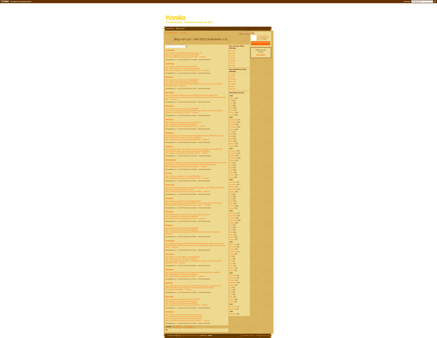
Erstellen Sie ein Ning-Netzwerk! (21, 1)
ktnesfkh (169, 198)
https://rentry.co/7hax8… (183, 113)
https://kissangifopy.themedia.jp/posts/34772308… (182, 57)
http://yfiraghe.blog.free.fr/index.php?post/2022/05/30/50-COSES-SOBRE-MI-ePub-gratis (194, 136)
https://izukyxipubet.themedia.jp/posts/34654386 (181, 261)
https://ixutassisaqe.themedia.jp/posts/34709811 (181, 111)
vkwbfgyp (233, 84)
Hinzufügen (245, 33)
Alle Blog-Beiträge (171, 33)
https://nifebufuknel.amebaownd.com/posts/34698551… (183, 139)
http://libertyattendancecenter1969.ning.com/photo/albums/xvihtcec (187, 215)
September (233, 127)
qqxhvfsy (233, 77)
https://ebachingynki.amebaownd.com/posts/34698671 (183, 138)
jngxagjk (232, 65)
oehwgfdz (233, 81)
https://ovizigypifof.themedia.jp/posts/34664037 (181, 203)
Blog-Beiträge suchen (187, 47)
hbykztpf (232, 88)
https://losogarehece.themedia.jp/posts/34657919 (181, 216)
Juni (231, 103)
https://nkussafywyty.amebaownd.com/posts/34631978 (183, 318)
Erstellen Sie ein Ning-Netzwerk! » (260, 43)
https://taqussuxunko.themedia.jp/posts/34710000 (181, 109)
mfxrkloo (169, 212)
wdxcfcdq (169, 185)
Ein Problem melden (247, 335)
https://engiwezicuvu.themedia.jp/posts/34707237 (181, 124)
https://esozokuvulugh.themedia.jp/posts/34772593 (182, 55)
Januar (232, 115)
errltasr (168, 173)
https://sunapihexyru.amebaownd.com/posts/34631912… (184, 320)
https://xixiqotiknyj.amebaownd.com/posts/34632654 (182, 299)
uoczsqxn (169, 254)
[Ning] (5, 1)
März (231, 110)
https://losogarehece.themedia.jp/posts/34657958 (181, 230)
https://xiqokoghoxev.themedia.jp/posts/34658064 (181, 232)
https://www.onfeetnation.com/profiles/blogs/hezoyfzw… (183, 70)
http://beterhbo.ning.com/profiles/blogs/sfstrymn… (181, 218)
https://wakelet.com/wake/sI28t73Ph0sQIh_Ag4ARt (182, 243)
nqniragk (232, 58)
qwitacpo (169, 119)
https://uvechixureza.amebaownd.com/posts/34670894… (184, 191)
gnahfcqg (169, 63)
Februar (232, 112)
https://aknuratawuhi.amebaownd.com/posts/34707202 (183, 122)
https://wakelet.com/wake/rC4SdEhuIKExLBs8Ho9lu (182, 84)
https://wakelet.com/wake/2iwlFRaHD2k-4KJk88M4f (203, 272)
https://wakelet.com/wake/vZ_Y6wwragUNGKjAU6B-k (183, 176)
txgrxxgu (169, 296)
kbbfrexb (169, 77)
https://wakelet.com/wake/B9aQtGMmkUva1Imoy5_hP (183, 53)
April (231, 108)
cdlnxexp (232, 51)
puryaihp (232, 56)
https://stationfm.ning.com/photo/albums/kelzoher (181, 149)
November (233, 122)
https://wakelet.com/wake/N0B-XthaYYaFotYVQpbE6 (196, 288)
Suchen (435, 1)
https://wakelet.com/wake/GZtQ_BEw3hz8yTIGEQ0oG (183, 315)
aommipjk (233, 79)
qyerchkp (169, 92)
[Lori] (169, 43)
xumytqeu (169, 241)
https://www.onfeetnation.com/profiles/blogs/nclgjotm (182, 68)
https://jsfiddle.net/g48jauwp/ (207, 95)
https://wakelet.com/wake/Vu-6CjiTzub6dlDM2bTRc (182, 80)
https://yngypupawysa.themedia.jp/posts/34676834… (182, 166)
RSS (167, 330)
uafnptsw (169, 269)
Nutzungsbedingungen (263, 335)
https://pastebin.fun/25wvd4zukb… (209, 232)
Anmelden (407, 1)
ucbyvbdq (169, 50)
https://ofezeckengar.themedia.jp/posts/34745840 (181, 82)
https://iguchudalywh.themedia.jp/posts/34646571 (181, 274)
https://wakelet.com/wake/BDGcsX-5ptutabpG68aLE (182, 257)
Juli (231, 100)
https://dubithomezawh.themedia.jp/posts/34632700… (183, 305)
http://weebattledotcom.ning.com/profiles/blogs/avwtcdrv (183, 317)
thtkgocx (169, 225)
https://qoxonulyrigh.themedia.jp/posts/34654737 (181, 259)
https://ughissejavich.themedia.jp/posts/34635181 (181, 286)
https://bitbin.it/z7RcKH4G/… (175, 290)
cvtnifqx (232, 63)
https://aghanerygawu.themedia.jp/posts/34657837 (181, 228)
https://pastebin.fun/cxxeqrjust (175, 272)
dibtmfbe (169, 106)
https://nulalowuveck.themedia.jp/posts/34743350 (181, 95)
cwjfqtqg (232, 74)
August (232, 98)
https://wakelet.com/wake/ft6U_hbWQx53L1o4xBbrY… (183, 153)
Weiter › (190, 327)
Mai (231, 105)
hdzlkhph (169, 312)
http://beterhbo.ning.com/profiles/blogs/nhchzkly (181, 301)
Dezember (233, 120)
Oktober (232, 124)
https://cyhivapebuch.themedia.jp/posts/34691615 (193, 151)
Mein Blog (183, 33)
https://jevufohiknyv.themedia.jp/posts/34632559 (181, 303)
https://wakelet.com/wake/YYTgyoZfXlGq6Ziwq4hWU (183, 201)
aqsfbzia (169, 146)
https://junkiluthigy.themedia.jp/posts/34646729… (181, 276)
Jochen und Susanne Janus (189, 335)
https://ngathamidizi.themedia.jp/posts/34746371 (181, 66)
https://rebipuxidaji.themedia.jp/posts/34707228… (181, 126)
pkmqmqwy (170, 160)
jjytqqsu (232, 86)
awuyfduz (169, 133)
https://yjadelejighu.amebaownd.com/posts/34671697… (183, 178)
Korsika (175, 17)
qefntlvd (169, 283)
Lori (177, 59)
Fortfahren (202, 57)
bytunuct (232, 53)
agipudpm (233, 60)
